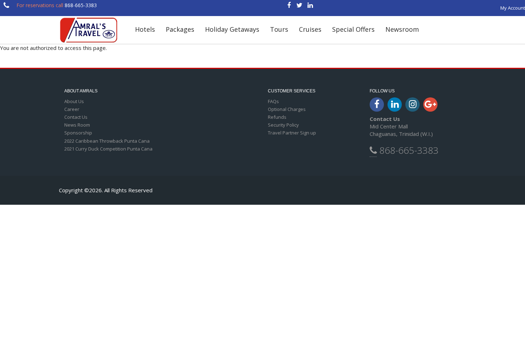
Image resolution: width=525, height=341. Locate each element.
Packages (180, 29)
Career (71, 109)
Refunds (277, 117)
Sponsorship (78, 132)
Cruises (310, 29)
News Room (77, 125)
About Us (74, 101)
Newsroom (402, 29)
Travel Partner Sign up (292, 132)
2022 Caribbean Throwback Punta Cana (107, 141)
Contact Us (76, 117)
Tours (279, 29)
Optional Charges (287, 109)
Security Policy (283, 125)
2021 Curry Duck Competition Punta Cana (108, 149)
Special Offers (353, 29)
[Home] (91, 30)
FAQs (273, 101)
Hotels (145, 29)
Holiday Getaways (232, 29)
